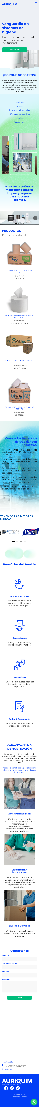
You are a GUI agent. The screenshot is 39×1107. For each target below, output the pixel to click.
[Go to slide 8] (25, 541)
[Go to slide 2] (18, 223)
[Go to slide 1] (16, 223)
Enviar (19, 998)
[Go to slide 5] (23, 223)
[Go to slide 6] (22, 541)
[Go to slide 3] (20, 223)
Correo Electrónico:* (10, 963)
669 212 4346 (8, 1069)
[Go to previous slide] (4, 532)
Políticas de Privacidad (19, 1096)
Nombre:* (6, 955)
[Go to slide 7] (24, 541)
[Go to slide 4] (21, 223)
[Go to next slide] (35, 218)
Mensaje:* (6, 979)
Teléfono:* (6, 971)
